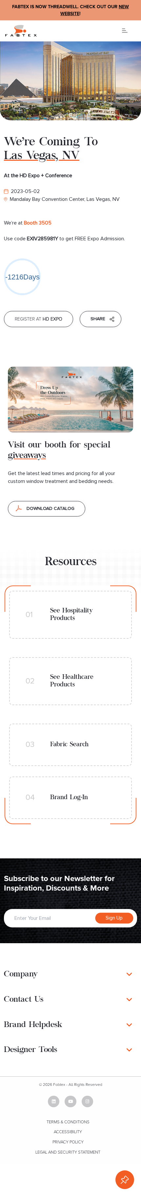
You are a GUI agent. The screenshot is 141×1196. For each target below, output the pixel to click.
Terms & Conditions (68, 1122)
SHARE (98, 319)
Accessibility (68, 1132)
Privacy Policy (68, 1142)
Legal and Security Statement (67, 1152)
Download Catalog (50, 508)
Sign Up (114, 918)
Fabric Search (69, 745)
